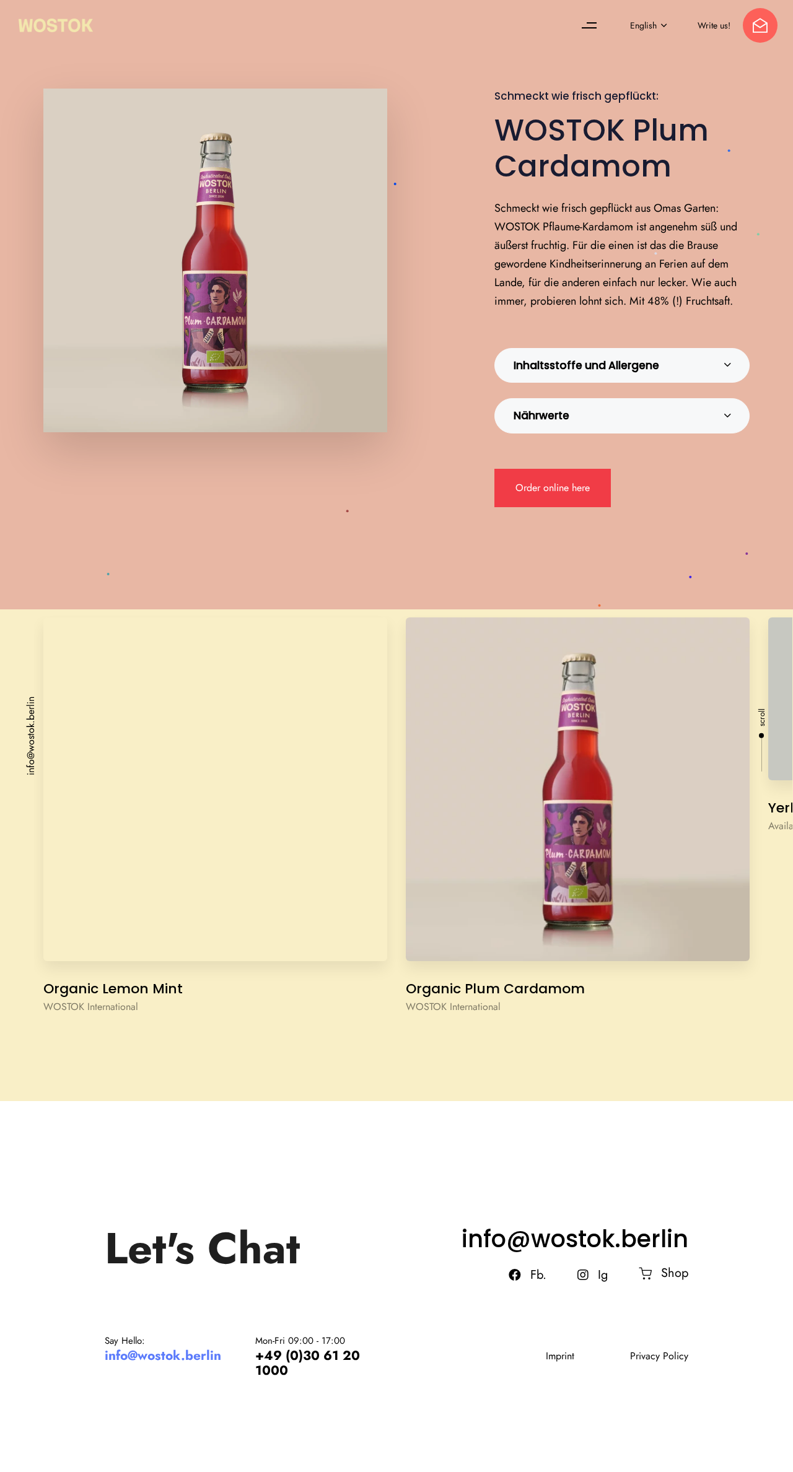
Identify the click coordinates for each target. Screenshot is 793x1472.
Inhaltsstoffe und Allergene (586, 365)
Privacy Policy (659, 1356)
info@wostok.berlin (31, 736)
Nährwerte (541, 415)
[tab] (622, 365)
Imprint (560, 1356)
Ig (603, 1275)
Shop (674, 1273)
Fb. (538, 1275)
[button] (592, 25)
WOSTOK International (90, 1006)
